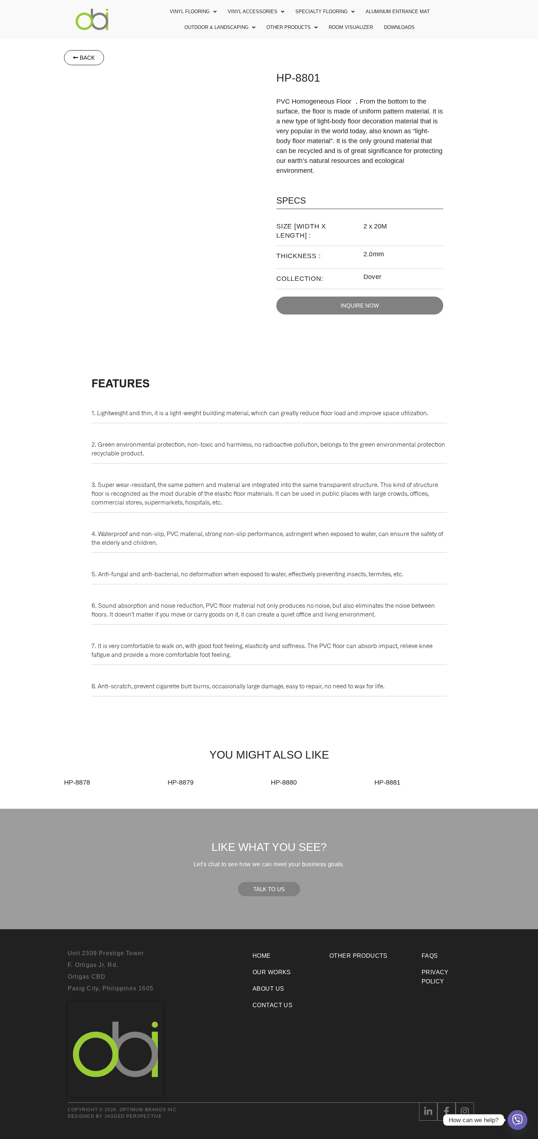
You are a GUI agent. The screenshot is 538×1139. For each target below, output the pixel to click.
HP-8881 (387, 782)
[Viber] (517, 1120)
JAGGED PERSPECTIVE (133, 1116)
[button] (193, 11)
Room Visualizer (351, 27)
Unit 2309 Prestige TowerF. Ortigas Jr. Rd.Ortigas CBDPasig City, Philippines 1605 (110, 970)
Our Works (272, 972)
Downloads (399, 27)
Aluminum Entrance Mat (398, 11)
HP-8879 (181, 782)
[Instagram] (465, 1111)
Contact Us (272, 1005)
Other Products (288, 27)
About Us (268, 989)
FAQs (430, 956)
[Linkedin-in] (428, 1111)
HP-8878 (77, 782)
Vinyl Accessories (252, 11)
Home (262, 956)
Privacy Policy (435, 976)
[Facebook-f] (446, 1111)
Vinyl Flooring (190, 11)
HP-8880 (284, 782)
